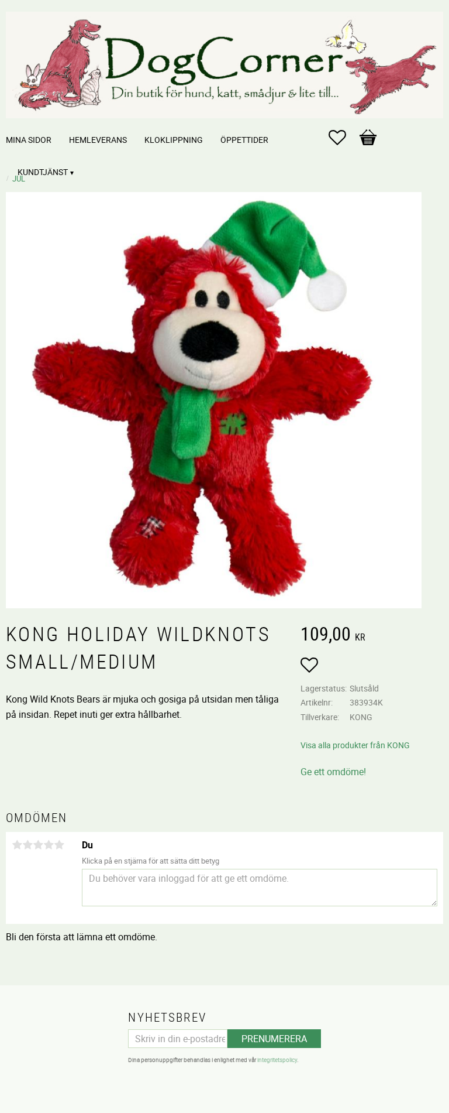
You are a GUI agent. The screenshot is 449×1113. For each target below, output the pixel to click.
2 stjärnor (27, 845)
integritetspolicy (277, 1060)
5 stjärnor (59, 845)
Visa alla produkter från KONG (355, 745)
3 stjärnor (38, 845)
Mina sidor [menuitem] (28, 139)
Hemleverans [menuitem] (98, 139)
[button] (343, 137)
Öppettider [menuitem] (244, 139)
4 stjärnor (48, 845)
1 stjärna (17, 845)
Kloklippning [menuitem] (173, 139)
